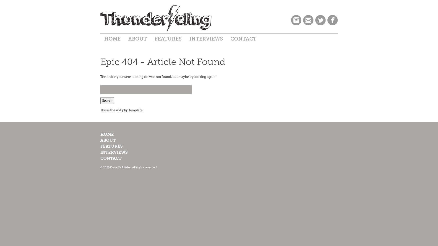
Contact (243, 39)
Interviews (206, 39)
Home (112, 39)
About (137, 39)
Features (168, 39)
